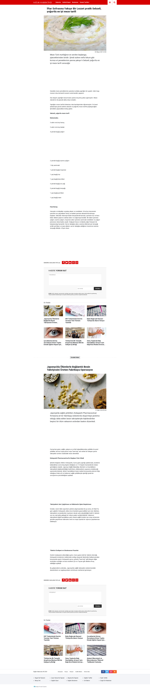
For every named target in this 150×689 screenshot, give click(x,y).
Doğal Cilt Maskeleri (105, 680)
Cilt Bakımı (87, 680)
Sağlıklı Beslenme (72, 680)
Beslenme (75, 2)
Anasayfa (60, 671)
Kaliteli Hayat (66, 2)
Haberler (58, 2)
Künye (66, 671)
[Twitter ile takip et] (107, 671)
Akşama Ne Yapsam (73, 678)
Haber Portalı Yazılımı (41, 686)
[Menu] (109, 2)
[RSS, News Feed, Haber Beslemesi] (115, 671)
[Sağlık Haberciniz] (42, 2)
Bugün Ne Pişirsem (40, 678)
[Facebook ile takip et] (103, 671)
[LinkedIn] (70, 262)
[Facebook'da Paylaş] (63, 262)
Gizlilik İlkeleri (78, 671)
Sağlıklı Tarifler (88, 678)
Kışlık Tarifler (103, 678)
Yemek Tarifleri (84, 2)
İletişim (71, 671)
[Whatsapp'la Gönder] (73, 262)
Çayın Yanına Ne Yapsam (57, 678)
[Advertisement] (75, 77)
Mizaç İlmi (37, 680)
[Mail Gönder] (76, 262)
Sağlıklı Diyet (55, 680)
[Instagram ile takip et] (111, 671)
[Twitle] (66, 262)
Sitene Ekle (87, 671)
